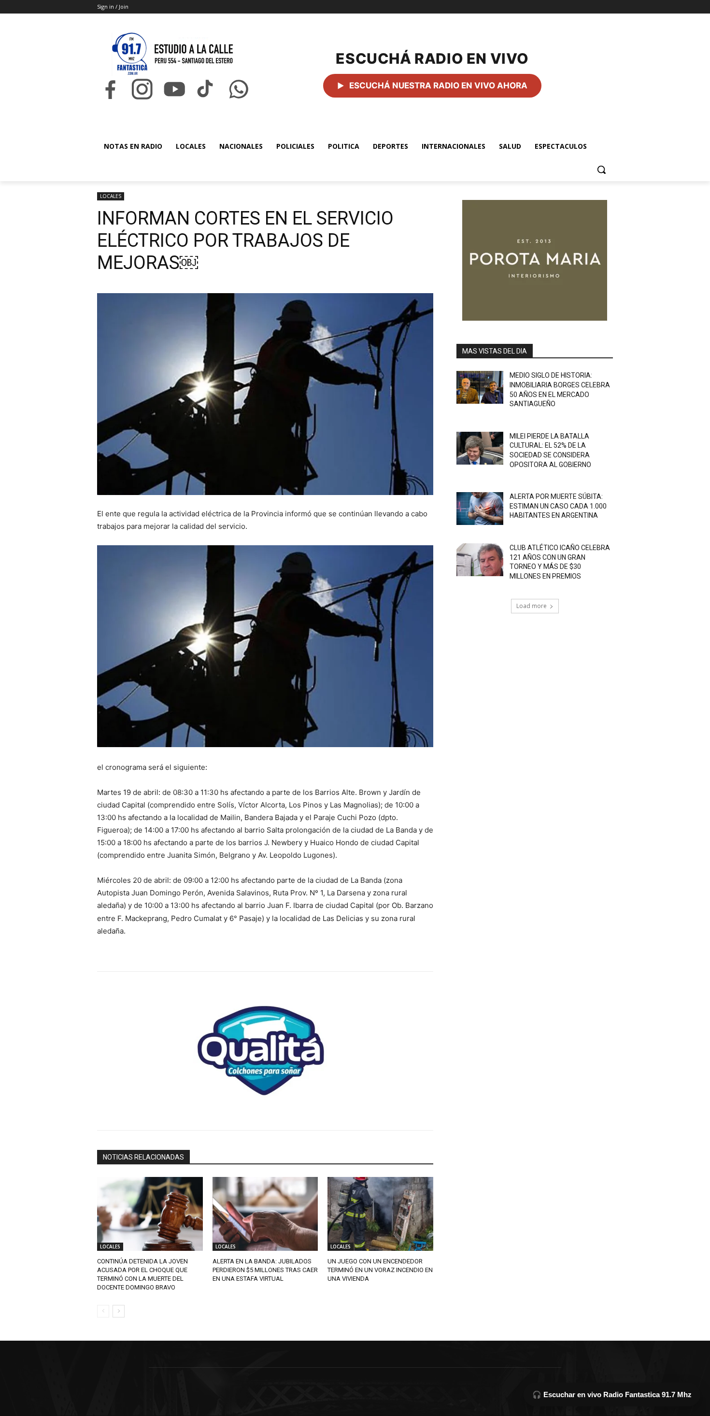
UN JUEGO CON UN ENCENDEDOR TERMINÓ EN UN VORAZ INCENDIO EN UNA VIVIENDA (380, 1270)
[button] (601, 169)
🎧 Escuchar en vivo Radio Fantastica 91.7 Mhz (612, 1394)
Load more (531, 606)
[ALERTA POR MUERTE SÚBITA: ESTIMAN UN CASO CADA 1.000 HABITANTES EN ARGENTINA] (479, 508)
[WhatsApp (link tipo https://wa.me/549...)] (239, 89)
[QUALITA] (265, 1046)
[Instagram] (142, 89)
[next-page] (119, 1311)
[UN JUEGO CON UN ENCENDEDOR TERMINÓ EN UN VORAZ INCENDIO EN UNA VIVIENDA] (380, 1214)
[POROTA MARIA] (534, 260)
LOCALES (110, 196)
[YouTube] (174, 89)
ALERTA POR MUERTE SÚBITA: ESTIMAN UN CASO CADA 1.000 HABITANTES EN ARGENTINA (558, 506)
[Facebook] (110, 89)
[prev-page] (103, 1311)
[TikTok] (206, 89)
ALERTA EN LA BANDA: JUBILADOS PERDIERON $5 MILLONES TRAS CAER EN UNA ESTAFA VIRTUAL (265, 1270)
